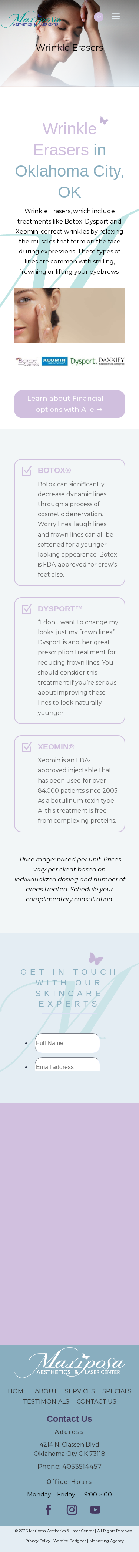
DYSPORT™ (60, 608)
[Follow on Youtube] (95, 1509)
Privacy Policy (37, 1540)
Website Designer (69, 1540)
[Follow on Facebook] (48, 1509)
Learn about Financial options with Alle (65, 404)
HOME (21, 1391)
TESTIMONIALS (50, 1401)
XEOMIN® (56, 746)
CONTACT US (96, 1401)
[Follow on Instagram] (72, 1509)
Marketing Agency (106, 1540)
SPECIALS (117, 1391)
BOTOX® (54, 470)
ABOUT (46, 1391)
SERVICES (80, 1391)
